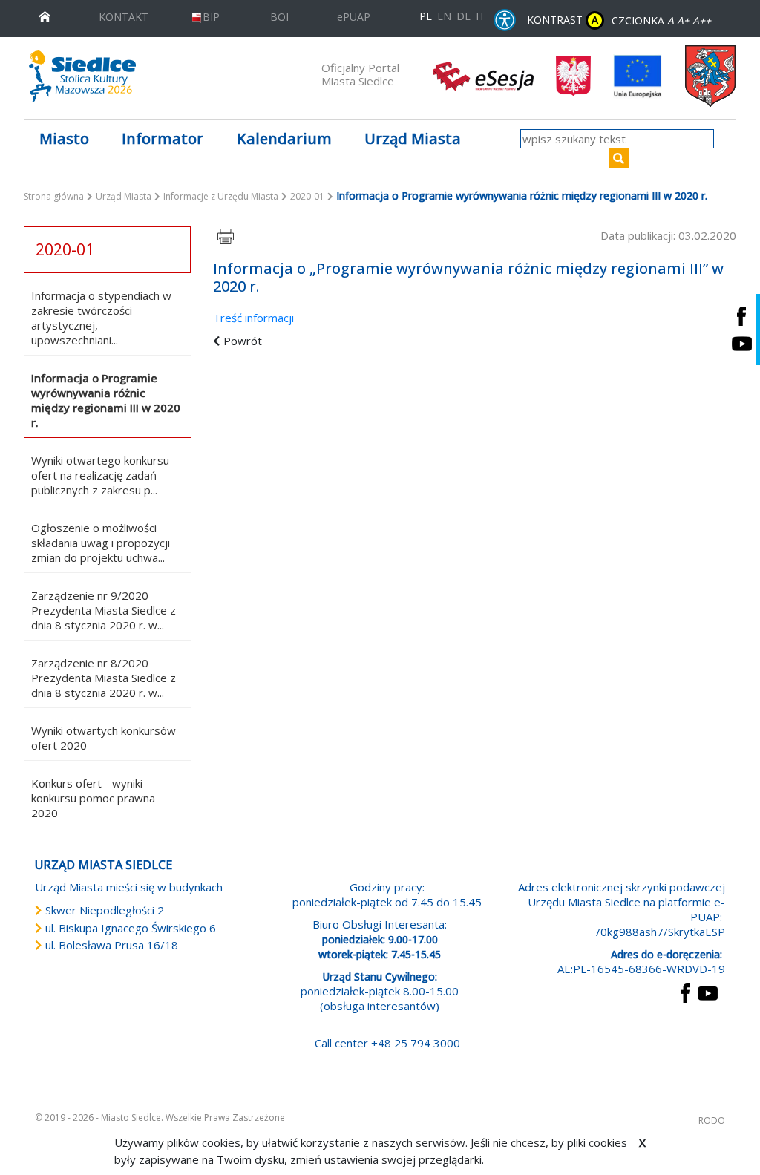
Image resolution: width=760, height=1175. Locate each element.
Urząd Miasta (123, 196)
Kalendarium (284, 138)
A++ (701, 20)
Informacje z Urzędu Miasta (220, 196)
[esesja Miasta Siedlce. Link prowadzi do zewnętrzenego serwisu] (483, 75)
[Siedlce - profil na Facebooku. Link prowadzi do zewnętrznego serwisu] (741, 316)
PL (425, 16)
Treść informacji (253, 317)
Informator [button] (162, 138)
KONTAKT (123, 17)
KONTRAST (562, 20)
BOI (279, 17)
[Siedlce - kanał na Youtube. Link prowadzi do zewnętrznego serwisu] (741, 343)
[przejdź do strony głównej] (44, 15)
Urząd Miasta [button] (412, 138)
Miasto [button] (64, 138)
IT (480, 16)
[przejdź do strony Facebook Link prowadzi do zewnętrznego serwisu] (685, 991)
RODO (711, 1120)
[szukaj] (619, 158)
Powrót (242, 340)
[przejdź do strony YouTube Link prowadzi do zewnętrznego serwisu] (708, 991)
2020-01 (307, 196)
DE (463, 16)
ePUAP (353, 17)
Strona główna (54, 196)
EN (444, 16)
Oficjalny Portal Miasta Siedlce (360, 74)
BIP (211, 17)
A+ (683, 20)
